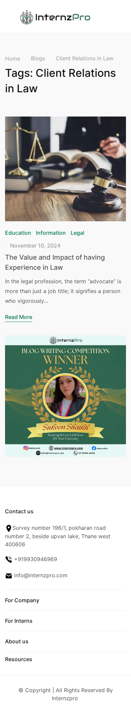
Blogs (38, 58)
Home (12, 58)
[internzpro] (55, 15)
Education (18, 232)
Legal (77, 232)
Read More (18, 317)
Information (51, 232)
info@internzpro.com (40, 575)
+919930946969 (34, 559)
